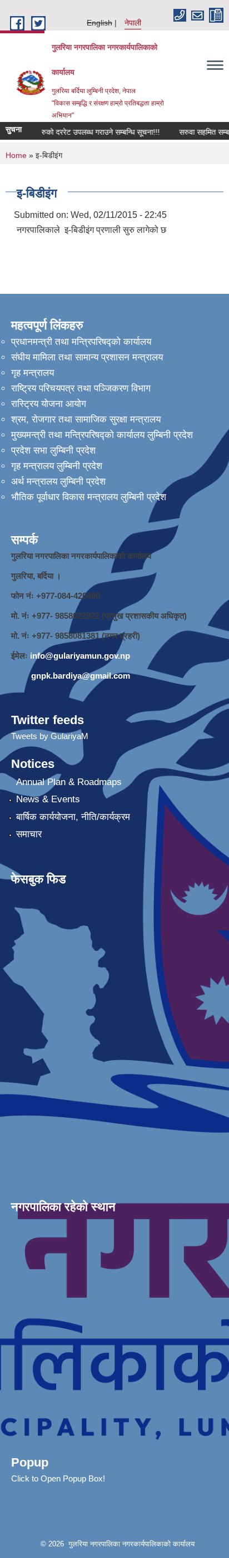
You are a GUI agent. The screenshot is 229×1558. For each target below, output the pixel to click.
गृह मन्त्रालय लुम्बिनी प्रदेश (56, 466)
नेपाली (133, 22)
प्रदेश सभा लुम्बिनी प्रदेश (53, 450)
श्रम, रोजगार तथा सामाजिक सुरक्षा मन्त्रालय (86, 419)
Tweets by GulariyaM (49, 736)
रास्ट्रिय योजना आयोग (48, 404)
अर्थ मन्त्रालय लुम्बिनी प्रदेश (58, 481)
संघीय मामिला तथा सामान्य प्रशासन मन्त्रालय (87, 357)
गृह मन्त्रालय (32, 373)
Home (16, 155)
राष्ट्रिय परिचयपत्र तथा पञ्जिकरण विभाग (81, 388)
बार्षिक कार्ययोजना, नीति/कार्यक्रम (73, 817)
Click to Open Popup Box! (58, 1478)
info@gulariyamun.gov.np (80, 655)
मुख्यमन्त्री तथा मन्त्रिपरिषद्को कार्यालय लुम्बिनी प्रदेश (102, 435)
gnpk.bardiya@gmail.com (80, 675)
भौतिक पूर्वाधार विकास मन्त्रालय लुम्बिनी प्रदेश (88, 497)
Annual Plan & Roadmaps (69, 782)
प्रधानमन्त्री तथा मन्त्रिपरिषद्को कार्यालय (81, 342)
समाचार (29, 834)
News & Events (48, 799)
